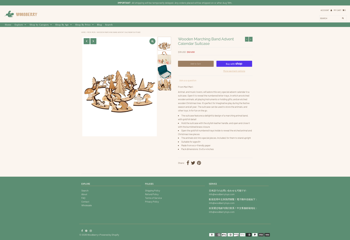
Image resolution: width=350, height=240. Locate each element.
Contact (85, 201)
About (84, 194)
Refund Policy (152, 194)
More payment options (234, 71)
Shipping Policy (152, 190)
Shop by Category (39, 24)
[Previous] (87, 41)
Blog (99, 24)
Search (109, 24)
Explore (19, 24)
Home (8, 24)
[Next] (93, 41)
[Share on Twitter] (193, 163)
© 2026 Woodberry (88, 234)
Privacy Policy (152, 201)
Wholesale (86, 205)
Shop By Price (83, 24)
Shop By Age (62, 24)
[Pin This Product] (199, 163)
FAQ (83, 197)
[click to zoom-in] (152, 41)
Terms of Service (153, 197)
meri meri (91, 32)
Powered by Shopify (109, 234)
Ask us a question (187, 80)
